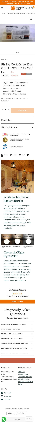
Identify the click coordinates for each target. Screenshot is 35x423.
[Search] (26, 8)
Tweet (14, 155)
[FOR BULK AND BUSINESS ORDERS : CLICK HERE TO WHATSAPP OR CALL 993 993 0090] (17, 2)
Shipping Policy (23, 379)
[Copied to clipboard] (2, 157)
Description (6, 119)
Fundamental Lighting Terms (14, 324)
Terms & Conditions (25, 377)
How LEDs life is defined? (12, 338)
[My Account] (29, 8)
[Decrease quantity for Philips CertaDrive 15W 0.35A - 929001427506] (2, 109)
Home (3, 13)
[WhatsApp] (28, 155)
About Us (21, 372)
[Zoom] (31, 19)
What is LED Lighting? (10, 329)
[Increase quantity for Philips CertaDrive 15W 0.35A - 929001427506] (8, 109)
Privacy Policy (23, 374)
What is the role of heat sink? (14, 353)
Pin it (23, 155)
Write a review (17, 302)
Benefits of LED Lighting (12, 334)
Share (5, 155)
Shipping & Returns (9, 127)
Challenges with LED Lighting (14, 348)
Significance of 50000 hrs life (14, 343)
